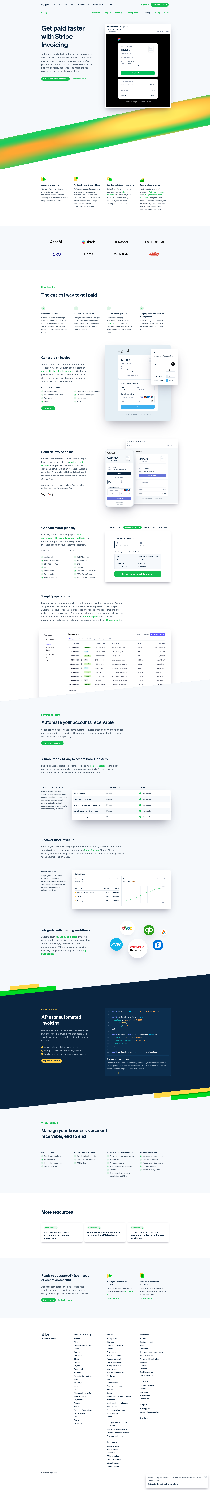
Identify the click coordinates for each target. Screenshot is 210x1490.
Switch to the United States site (162, 1484)
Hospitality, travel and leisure (119, 1396)
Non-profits (112, 1406)
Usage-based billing (113, 12)
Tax (75, 1416)
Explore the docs (50, 1060)
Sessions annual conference (151, 1352)
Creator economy (114, 1386)
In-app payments (114, 1365)
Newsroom (144, 1392)
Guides (143, 1338)
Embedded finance (115, 1355)
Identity (77, 1379)
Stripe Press (145, 1395)
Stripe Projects (113, 1463)
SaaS (109, 1379)
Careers (143, 1388)
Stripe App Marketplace (117, 1429)
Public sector (112, 1413)
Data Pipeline (79, 1369)
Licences (143, 1365)
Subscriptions (132, 12)
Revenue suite (113, 620)
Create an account (51, 743)
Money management (115, 1372)
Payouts (77, 1403)
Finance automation (115, 1359)
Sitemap (143, 1368)
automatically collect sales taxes (58, 371)
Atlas (76, 1342)
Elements (78, 1372)
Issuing (77, 1386)
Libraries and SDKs (115, 1459)
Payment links (80, 1396)
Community (144, 1348)
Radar (76, 1406)
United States (115, 527)
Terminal (77, 1420)
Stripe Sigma (79, 1413)
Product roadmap (147, 1385)
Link (76, 1389)
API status (111, 1452)
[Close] (205, 1477)
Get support (145, 1408)
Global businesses (114, 1362)
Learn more (112, 1073)
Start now (47, 1300)
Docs (166, 12)
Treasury (78, 1423)
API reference (113, 1449)
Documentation (113, 1446)
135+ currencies (156, 192)
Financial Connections (83, 1376)
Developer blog (113, 1466)
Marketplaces (112, 1369)
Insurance (111, 1399)
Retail (109, 1416)
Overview (95, 12)
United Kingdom (132, 527)
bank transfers (97, 765)
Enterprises (112, 1338)
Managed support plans (150, 1412)
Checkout (78, 1355)
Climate (77, 1359)
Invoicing (146, 12)
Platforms (111, 1376)
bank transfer (113, 323)
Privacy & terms (146, 1355)
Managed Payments (82, 1393)
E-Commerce (112, 1352)
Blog (142, 1345)
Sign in (144, 4)
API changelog (113, 1456)
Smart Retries (91, 850)
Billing (44, 12)
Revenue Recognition (83, 1410)
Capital (77, 1352)
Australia (163, 527)
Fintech (110, 1389)
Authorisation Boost (82, 1345)
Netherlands (149, 527)
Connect (77, 1362)
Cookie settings (146, 1372)
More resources (146, 1375)
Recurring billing (50, 1166)
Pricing (109, 4)
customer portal (91, 616)
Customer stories (147, 1342)
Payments (78, 1399)
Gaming (110, 1393)
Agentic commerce (115, 1345)
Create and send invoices (54, 78)
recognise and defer (66, 936)
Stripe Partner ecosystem (118, 1432)
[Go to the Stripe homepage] (44, 1334)
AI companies (112, 1382)
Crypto (77, 1365)
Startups (110, 1342)
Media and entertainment (117, 1403)
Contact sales (159, 4)
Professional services (116, 1410)
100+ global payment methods (69, 537)
